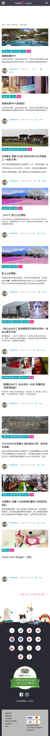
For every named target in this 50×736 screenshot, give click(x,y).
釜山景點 (25, 322)
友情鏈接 (8, 718)
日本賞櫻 (13, 208)
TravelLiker (13, 69)
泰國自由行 (6, 51)
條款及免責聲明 (11, 721)
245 (42, 594)
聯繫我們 (8, 716)
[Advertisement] (25, 16)
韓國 (30, 149)
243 (34, 594)
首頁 (3, 25)
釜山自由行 (16, 322)
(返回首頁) (23, 25)
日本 (20, 208)
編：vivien (39, 119)
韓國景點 (13, 149)
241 (26, 594)
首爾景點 (15, 437)
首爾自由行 (14, 377)
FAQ (6, 726)
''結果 (8, 25)
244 (38, 594)
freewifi (22, 51)
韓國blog (5, 149)
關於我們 (8, 713)
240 (22, 594)
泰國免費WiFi (9, 56)
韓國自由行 (22, 149)
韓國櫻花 (15, 495)
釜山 (31, 322)
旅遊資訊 (15, 51)
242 (30, 594)
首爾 (31, 377)
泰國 (28, 51)
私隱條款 (8, 724)
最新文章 (15, 25)
